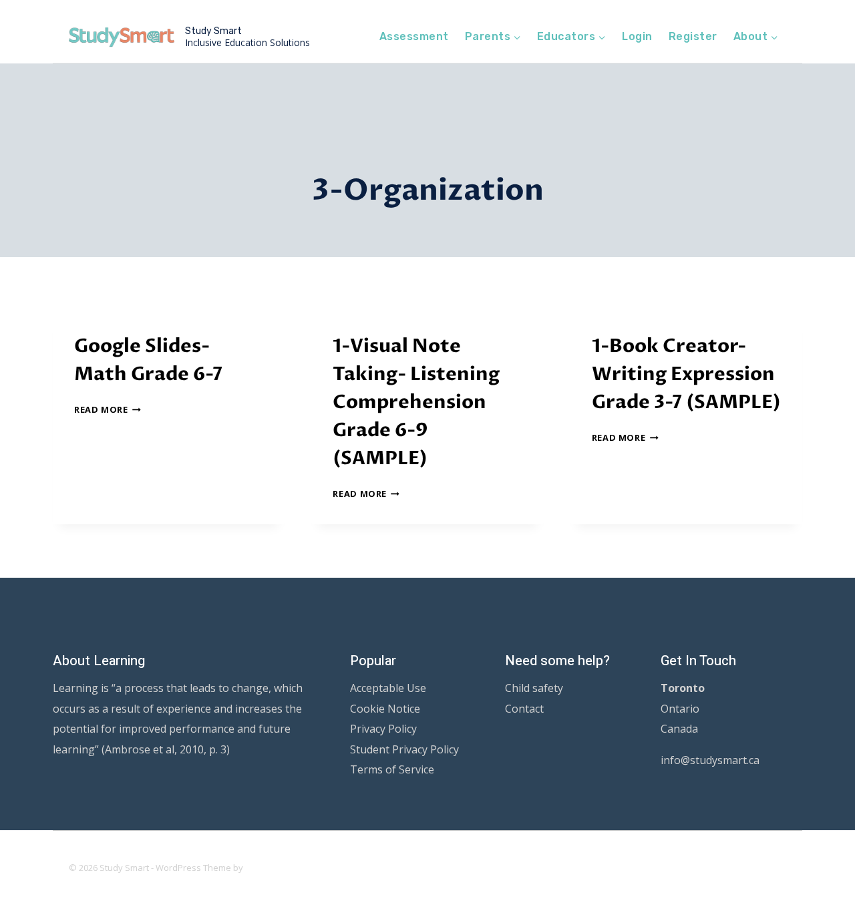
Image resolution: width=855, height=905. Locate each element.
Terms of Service (392, 769)
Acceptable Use (388, 688)
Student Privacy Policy (404, 749)
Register (693, 36)
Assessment (414, 36)
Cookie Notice (385, 708)
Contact (524, 708)
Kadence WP (271, 868)
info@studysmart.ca (710, 760)
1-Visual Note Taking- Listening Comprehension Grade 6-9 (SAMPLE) (416, 402)
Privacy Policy (383, 728)
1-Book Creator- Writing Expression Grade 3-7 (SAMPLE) (686, 374)
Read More (107, 409)
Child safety (534, 688)
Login (637, 36)
